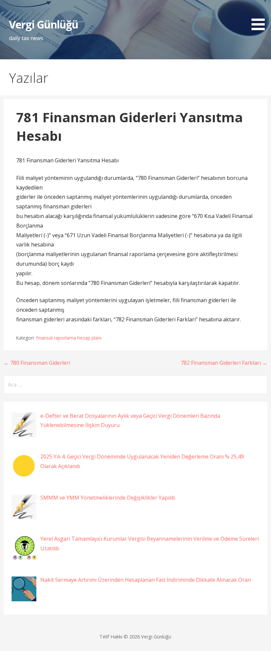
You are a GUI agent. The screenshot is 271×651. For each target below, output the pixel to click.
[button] (260, 16)
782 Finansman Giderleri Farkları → (224, 362)
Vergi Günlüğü (43, 24)
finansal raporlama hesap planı (68, 338)
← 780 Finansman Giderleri (37, 362)
